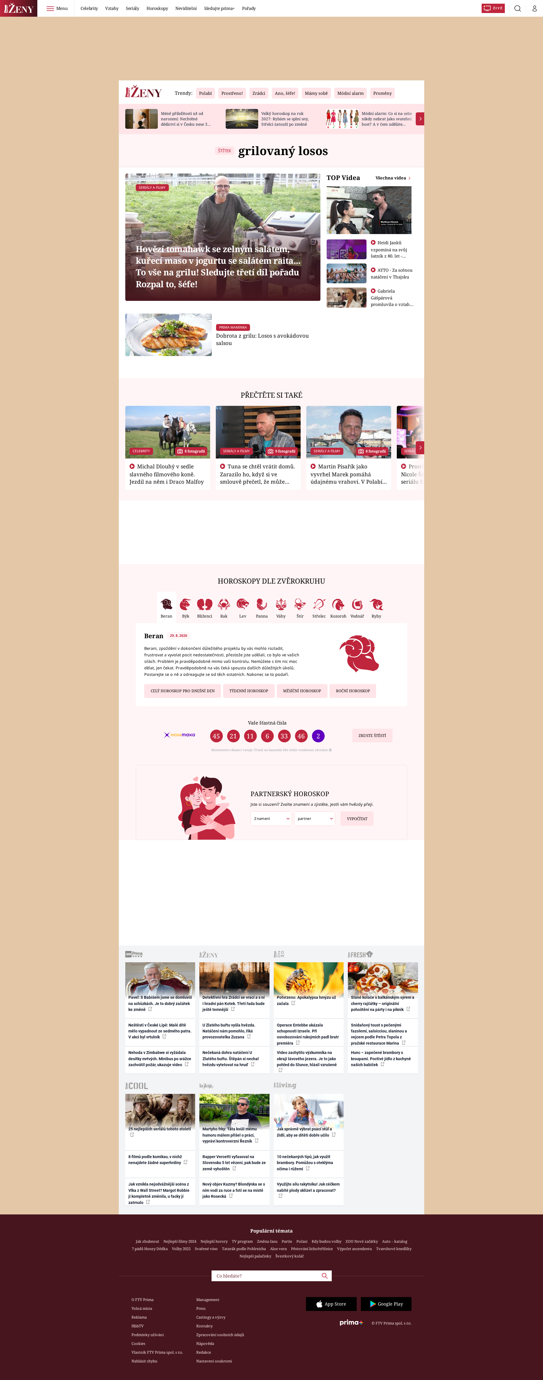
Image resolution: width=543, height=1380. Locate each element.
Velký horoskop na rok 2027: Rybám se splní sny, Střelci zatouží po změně (285, 119)
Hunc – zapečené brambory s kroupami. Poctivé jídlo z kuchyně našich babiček (381, 1058)
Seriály (132, 8)
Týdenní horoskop (248, 690)
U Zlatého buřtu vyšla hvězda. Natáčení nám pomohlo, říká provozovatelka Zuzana (228, 1031)
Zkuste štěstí (372, 735)
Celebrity (89, 8)
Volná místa (142, 1308)
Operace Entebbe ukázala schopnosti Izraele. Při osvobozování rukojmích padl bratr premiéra (308, 1034)
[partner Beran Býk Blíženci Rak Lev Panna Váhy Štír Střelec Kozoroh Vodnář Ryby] (314, 818)
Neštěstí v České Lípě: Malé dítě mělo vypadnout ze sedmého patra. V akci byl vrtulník (159, 1031)
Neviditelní (186, 8)
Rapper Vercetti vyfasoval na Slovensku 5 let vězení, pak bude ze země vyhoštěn (234, 1162)
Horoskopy (157, 8)
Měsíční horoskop (302, 690)
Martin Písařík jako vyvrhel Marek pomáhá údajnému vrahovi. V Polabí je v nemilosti (346, 478)
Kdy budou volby (326, 1241)
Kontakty (204, 1325)
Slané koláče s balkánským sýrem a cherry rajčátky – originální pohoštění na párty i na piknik (382, 1003)
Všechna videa (391, 178)
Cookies (138, 1343)
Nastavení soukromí (214, 1361)
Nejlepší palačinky (255, 1256)
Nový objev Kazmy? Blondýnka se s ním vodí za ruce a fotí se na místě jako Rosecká (233, 1190)
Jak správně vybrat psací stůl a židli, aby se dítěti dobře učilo (304, 1132)
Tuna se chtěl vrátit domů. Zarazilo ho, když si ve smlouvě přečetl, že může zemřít (257, 478)
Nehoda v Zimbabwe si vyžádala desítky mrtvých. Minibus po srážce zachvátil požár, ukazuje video (159, 1058)
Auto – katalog (394, 1241)
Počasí (301, 1241)
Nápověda (205, 1343)
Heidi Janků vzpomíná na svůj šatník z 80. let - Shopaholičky (389, 252)
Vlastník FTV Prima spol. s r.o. (157, 1352)
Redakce (203, 1352)
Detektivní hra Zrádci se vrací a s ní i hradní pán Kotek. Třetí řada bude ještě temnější (233, 1003)
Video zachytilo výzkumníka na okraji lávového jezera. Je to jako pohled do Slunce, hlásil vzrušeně (307, 1058)
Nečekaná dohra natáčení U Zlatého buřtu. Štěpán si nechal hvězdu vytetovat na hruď (230, 1058)
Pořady (249, 8)
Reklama (139, 1317)
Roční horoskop (353, 690)
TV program (242, 1241)
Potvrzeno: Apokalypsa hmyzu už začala (306, 1000)
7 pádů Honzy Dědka (150, 1248)
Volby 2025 (181, 1248)
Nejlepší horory (214, 1241)
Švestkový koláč (289, 1256)
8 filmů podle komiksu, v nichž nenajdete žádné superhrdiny (155, 1159)
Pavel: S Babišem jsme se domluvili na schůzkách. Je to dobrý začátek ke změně (160, 1003)
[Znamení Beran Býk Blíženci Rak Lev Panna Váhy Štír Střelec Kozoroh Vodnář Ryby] (271, 818)
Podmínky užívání (148, 1334)
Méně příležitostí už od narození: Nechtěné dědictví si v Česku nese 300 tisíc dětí (186, 121)
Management (207, 1299)
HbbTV (138, 1325)
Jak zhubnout (147, 1241)
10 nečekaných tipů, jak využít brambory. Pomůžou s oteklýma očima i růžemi (305, 1162)
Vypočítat (357, 818)
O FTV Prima (143, 1299)
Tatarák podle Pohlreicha (244, 1248)
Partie (287, 1241)
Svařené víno (206, 1248)
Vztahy (111, 8)
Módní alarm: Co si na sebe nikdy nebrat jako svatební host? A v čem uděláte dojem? (387, 121)
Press (201, 1308)
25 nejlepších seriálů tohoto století (159, 1129)
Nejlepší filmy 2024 (179, 1241)
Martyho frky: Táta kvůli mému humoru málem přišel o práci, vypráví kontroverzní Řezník (229, 1135)
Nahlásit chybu (144, 1361)
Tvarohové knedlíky (393, 1248)
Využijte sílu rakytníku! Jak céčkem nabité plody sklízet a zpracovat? (308, 1187)
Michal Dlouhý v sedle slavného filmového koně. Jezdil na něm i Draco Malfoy (167, 474)
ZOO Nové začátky (362, 1241)
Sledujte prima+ (219, 8)
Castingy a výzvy (210, 1317)
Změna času (267, 1241)
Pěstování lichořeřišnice (312, 1248)
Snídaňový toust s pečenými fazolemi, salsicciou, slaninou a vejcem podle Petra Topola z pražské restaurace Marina (379, 1034)
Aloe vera (278, 1248)
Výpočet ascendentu (354, 1248)
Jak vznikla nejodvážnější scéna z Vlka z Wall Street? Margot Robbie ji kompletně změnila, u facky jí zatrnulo (158, 1193)
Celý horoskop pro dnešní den (183, 690)
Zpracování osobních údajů (220, 1334)
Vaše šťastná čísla (267, 722)
